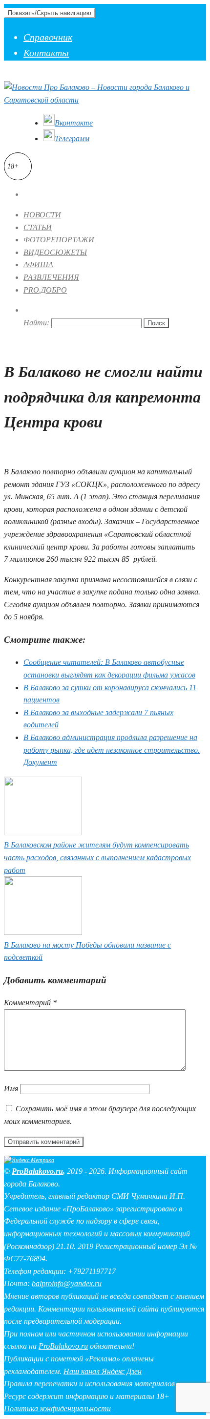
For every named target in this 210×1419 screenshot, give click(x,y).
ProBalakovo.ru (37, 1171)
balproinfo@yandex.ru (67, 1283)
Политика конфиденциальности (57, 1408)
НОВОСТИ (42, 215)
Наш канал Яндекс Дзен (102, 1371)
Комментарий (30, 1002)
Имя (11, 1088)
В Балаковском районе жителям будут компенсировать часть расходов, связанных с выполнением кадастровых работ (97, 857)
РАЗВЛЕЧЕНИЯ (51, 277)
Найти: (36, 322)
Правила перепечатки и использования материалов (89, 1383)
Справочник (47, 37)
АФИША (38, 264)
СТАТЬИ (37, 227)
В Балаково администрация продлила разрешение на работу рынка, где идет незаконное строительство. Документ (111, 749)
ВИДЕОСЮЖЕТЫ (55, 252)
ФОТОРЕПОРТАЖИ (58, 239)
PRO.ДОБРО (45, 290)
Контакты (46, 52)
